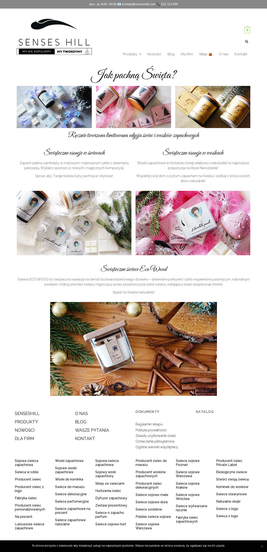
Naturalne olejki (228, 501)
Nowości (154, 54)
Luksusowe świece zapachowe (29, 526)
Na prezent (23, 517)
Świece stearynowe (231, 494)
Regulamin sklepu (149, 424)
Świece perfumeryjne (72, 501)
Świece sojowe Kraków (188, 485)
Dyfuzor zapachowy (111, 498)
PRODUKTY (26, 421)
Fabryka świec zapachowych (187, 519)
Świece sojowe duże (152, 502)
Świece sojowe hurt (110, 524)
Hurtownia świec (108, 491)
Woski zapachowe (69, 461)
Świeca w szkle (27, 472)
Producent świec (28, 479)
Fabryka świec (26, 498)
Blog (171, 54)
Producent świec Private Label (229, 463)
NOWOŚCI (25, 430)
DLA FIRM (24, 438)
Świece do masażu (69, 487)
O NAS (81, 413)
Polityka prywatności (151, 430)
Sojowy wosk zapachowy (105, 474)
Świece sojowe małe (152, 495)
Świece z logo (227, 509)
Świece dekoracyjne (71, 494)
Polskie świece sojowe (153, 517)
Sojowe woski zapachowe (66, 470)
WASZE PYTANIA (92, 430)
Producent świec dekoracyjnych (149, 485)
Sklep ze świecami (110, 483)
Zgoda (231, 545)
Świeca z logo (227, 516)
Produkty (130, 54)
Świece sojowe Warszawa (147, 526)
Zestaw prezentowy (111, 505)
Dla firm (187, 54)
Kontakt (241, 54)
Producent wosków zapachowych (151, 474)
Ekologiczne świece (231, 472)
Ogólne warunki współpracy (157, 447)
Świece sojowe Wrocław (188, 497)
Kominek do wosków (232, 487)
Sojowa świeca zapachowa (26, 463)
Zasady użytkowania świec (156, 436)
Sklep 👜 (206, 54)
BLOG (80, 421)
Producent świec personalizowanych (30, 507)
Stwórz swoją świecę (232, 479)
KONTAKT (85, 438)
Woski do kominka (69, 479)
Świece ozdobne (149, 509)
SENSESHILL (27, 413)
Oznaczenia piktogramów (155, 441)
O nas (223, 54)
